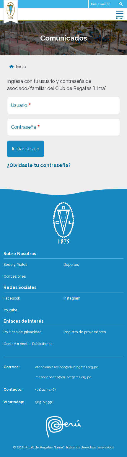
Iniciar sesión (25, 149)
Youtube (10, 310)
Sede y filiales (15, 265)
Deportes (71, 265)
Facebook (12, 298)
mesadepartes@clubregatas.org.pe (63, 377)
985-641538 (44, 402)
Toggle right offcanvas (121, 4)
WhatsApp (13, 402)
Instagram (72, 298)
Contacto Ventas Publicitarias (28, 344)
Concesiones (15, 276)
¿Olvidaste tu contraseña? (39, 165)
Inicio (21, 66)
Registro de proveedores (85, 332)
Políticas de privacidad (23, 332)
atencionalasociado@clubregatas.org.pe (66, 367)
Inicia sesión (100, 4)
